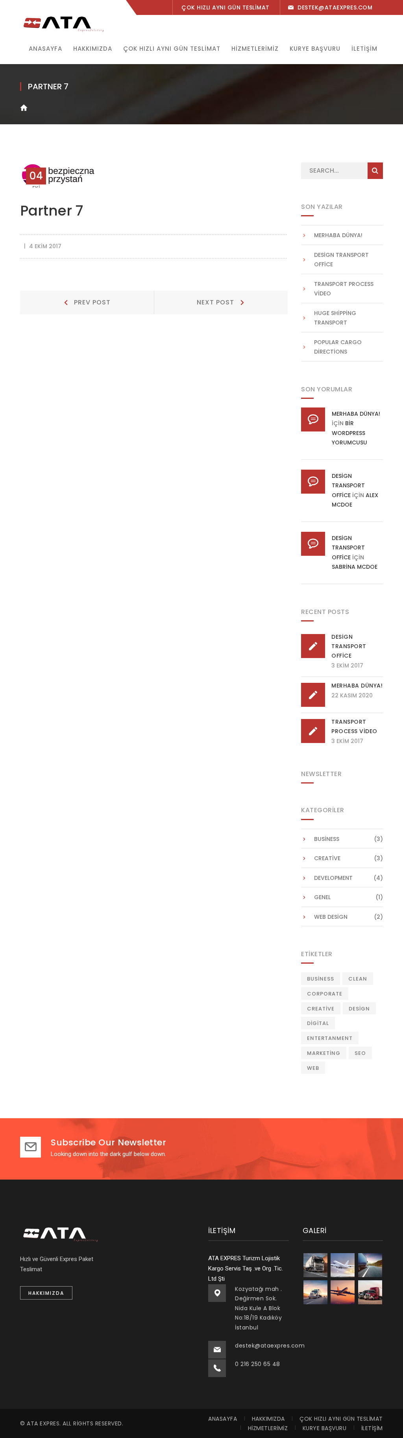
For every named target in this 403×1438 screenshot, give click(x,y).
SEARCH (375, 170)
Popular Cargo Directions (338, 347)
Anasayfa (222, 1419)
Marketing (323, 1053)
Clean (357, 979)
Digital (318, 1023)
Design (359, 1008)
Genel (322, 897)
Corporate (324, 993)
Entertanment (330, 1038)
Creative (327, 858)
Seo (360, 1053)
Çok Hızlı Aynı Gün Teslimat (341, 1419)
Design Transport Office (341, 260)
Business (326, 839)
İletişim (372, 1428)
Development (333, 878)
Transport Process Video (343, 289)
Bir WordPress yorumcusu (349, 432)
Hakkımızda (268, 1419)
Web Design (331, 917)
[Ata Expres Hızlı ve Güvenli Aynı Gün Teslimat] (63, 22)
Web (313, 1068)
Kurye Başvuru (325, 1428)
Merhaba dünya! (338, 235)
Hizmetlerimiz (268, 1428)
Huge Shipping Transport (335, 318)
